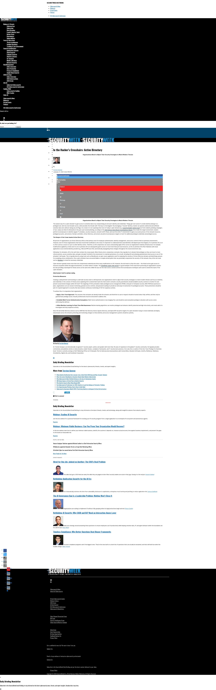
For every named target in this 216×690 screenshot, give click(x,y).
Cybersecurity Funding (13, 91)
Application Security (12, 50)
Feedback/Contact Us (55, 636)
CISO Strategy (7, 75)
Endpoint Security (12, 54)
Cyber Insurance (11, 67)
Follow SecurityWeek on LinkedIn (58, 623)
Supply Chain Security (13, 73)
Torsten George (57, 170)
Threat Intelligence (12, 42)
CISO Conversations (12, 79)
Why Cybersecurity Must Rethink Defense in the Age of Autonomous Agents (76, 379)
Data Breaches (11, 30)
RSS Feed (52, 618)
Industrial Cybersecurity (14, 85)
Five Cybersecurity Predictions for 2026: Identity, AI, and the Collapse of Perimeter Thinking (81, 385)
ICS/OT (5, 83)
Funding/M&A (7, 89)
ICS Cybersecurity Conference (57, 16)
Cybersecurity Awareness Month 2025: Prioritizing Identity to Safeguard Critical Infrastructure (81, 389)
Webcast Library (54, 601)
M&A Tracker (10, 93)
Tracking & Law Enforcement (15, 46)
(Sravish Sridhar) (149, 474)
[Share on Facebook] (110, 175)
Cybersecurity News (55, 6)
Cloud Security (11, 52)
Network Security (12, 63)
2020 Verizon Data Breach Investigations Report (118, 230)
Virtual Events (53, 10)
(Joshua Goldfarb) (152, 491)
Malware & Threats (8, 24)
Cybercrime (10, 28)
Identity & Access (12, 57)
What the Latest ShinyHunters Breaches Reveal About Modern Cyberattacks (76, 377)
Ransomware (10, 36)
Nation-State (10, 34)
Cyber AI (5, 95)
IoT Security (10, 59)
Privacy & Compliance (13, 71)
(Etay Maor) (65, 528)
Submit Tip (49, 649)
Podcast (52, 12)
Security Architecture (9, 48)
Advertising (53, 630)
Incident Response (12, 44)
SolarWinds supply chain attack (110, 266)
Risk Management (8, 65)
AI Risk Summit (54, 605)
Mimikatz (60, 260)
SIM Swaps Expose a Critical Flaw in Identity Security (70, 381)
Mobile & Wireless (12, 61)
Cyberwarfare (11, 26)
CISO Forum (10, 81)
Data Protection (11, 69)
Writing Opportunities (56, 634)
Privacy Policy (53, 638)
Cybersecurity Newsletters (57, 609)
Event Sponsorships (55, 632)
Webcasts (52, 8)
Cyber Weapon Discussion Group (58, 616)
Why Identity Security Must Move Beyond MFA (68, 383)
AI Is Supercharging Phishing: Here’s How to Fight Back (71, 387)
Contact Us (50, 660)
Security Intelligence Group (57, 620)
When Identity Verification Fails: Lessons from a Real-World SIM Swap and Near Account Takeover (82, 375)
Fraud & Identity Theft (13, 32)
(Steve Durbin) (129, 509)
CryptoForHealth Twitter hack (131, 228)
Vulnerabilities (11, 38)
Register (55, 422)
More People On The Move (59, 454)
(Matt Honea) (66, 547)
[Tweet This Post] (110, 177)
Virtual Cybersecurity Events (57, 599)
